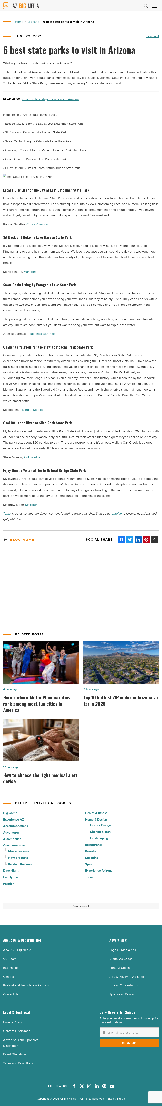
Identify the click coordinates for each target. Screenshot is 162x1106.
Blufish (121, 1099)
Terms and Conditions (18, 1063)
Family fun (10, 877)
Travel (89, 877)
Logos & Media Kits (122, 950)
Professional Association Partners (26, 985)
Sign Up (129, 1043)
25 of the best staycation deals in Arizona (50, 99)
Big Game (10, 813)
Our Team (9, 959)
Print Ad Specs (119, 967)
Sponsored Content (122, 994)
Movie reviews (18, 851)
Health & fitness (96, 813)
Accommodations (15, 826)
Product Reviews (20, 864)
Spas (88, 864)
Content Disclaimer (16, 1031)
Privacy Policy (12, 1022)
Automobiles (12, 839)
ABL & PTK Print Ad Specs (127, 976)
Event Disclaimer (14, 1054)
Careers (8, 976)
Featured (152, 36)
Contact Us (10, 994)
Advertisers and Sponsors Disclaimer (20, 1043)
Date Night (10, 870)
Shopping (91, 857)
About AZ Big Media (17, 950)
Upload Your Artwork (123, 985)
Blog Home (22, 539)
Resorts (90, 851)
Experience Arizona (99, 870)
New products (18, 857)
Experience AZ (13, 819)
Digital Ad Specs (120, 959)
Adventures (11, 832)
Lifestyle (33, 21)
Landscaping (99, 838)
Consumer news (14, 845)
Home (19, 21)
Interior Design (100, 825)
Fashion (8, 883)
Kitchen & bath (100, 831)
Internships (10, 967)
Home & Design (96, 819)
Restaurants (93, 844)
